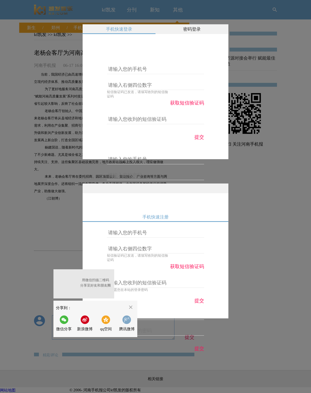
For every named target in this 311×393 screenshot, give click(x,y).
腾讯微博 (127, 329)
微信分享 (65, 323)
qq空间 (106, 329)
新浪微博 (85, 329)
